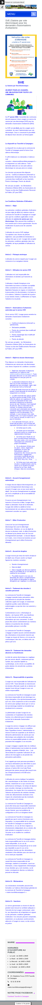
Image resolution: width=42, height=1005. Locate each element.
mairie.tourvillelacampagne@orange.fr (20, 987)
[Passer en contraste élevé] (2, 2)
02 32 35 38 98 (15, 981)
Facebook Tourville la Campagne (18, 996)
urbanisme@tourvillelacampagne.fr (21, 374)
